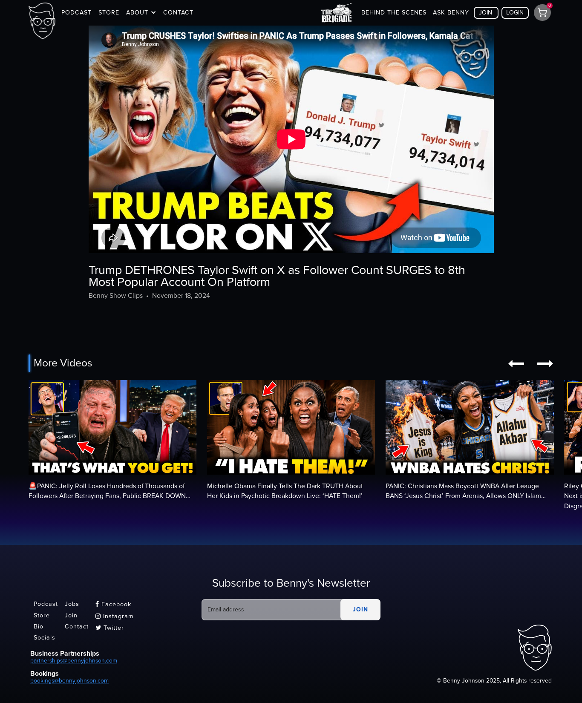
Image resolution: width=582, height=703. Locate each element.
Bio (38, 626)
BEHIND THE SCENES (393, 12)
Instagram (114, 616)
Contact (77, 626)
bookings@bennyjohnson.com (69, 680)
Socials (44, 638)
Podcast (46, 604)
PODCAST (76, 12)
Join (71, 615)
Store (42, 615)
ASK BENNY (451, 12)
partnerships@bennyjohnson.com (73, 660)
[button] (141, 13)
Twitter (109, 627)
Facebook (113, 604)
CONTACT (178, 12)
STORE (108, 12)
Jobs (72, 604)
